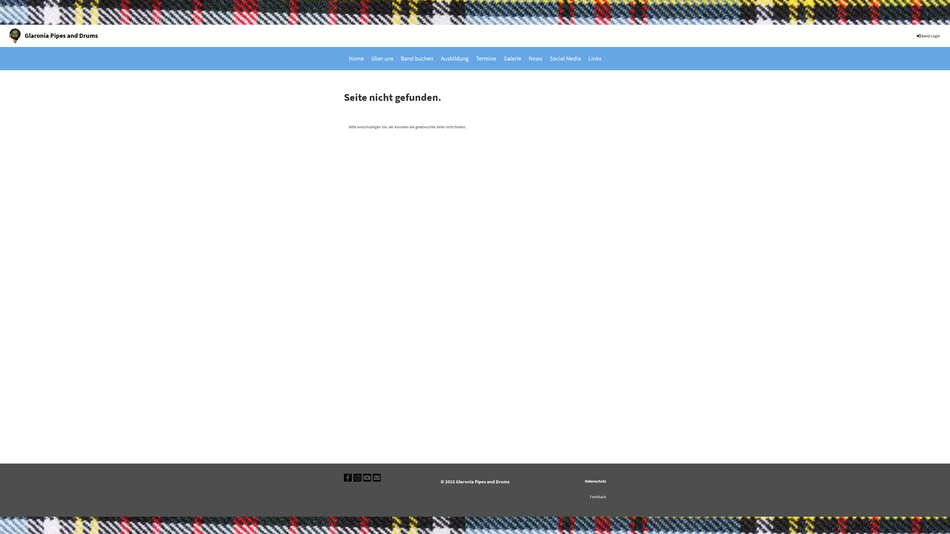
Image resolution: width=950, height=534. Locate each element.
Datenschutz (595, 481)
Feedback (598, 496)
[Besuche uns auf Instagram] (357, 479)
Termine (486, 58)
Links (594, 58)
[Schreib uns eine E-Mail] (377, 479)
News (535, 58)
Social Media (565, 58)
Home (356, 58)
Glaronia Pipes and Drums (61, 35)
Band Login (930, 35)
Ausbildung (455, 58)
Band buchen (417, 58)
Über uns (382, 58)
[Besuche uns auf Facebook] (348, 479)
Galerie (512, 58)
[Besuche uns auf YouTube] (367, 479)
